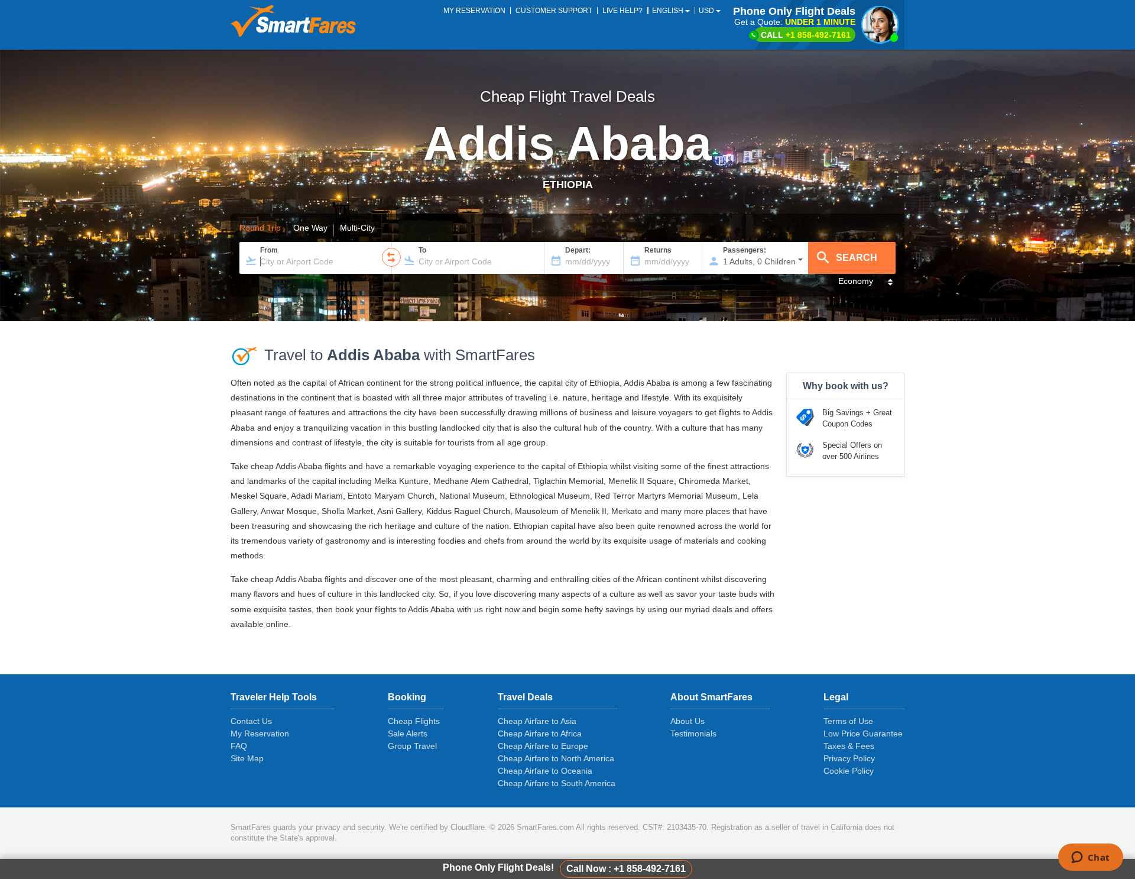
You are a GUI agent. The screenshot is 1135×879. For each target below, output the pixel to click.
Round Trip (260, 228)
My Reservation (260, 733)
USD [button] (707, 10)
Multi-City (357, 228)
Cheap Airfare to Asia (537, 721)
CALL (806, 35)
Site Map (247, 758)
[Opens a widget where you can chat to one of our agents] (1090, 858)
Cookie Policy (848, 770)
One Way (310, 228)
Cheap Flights (414, 721)
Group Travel (412, 746)
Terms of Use (848, 721)
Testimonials (693, 733)
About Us (687, 721)
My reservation (474, 10)
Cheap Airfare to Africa (540, 733)
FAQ (239, 746)
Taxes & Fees (848, 746)
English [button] (668, 10)
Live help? (622, 10)
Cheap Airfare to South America (556, 783)
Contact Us (251, 721)
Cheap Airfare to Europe (543, 746)
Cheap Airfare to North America (556, 758)
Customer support (553, 10)
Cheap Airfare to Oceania (545, 770)
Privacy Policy (849, 758)
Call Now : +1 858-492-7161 (626, 869)
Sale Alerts (407, 733)
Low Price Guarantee (863, 733)
